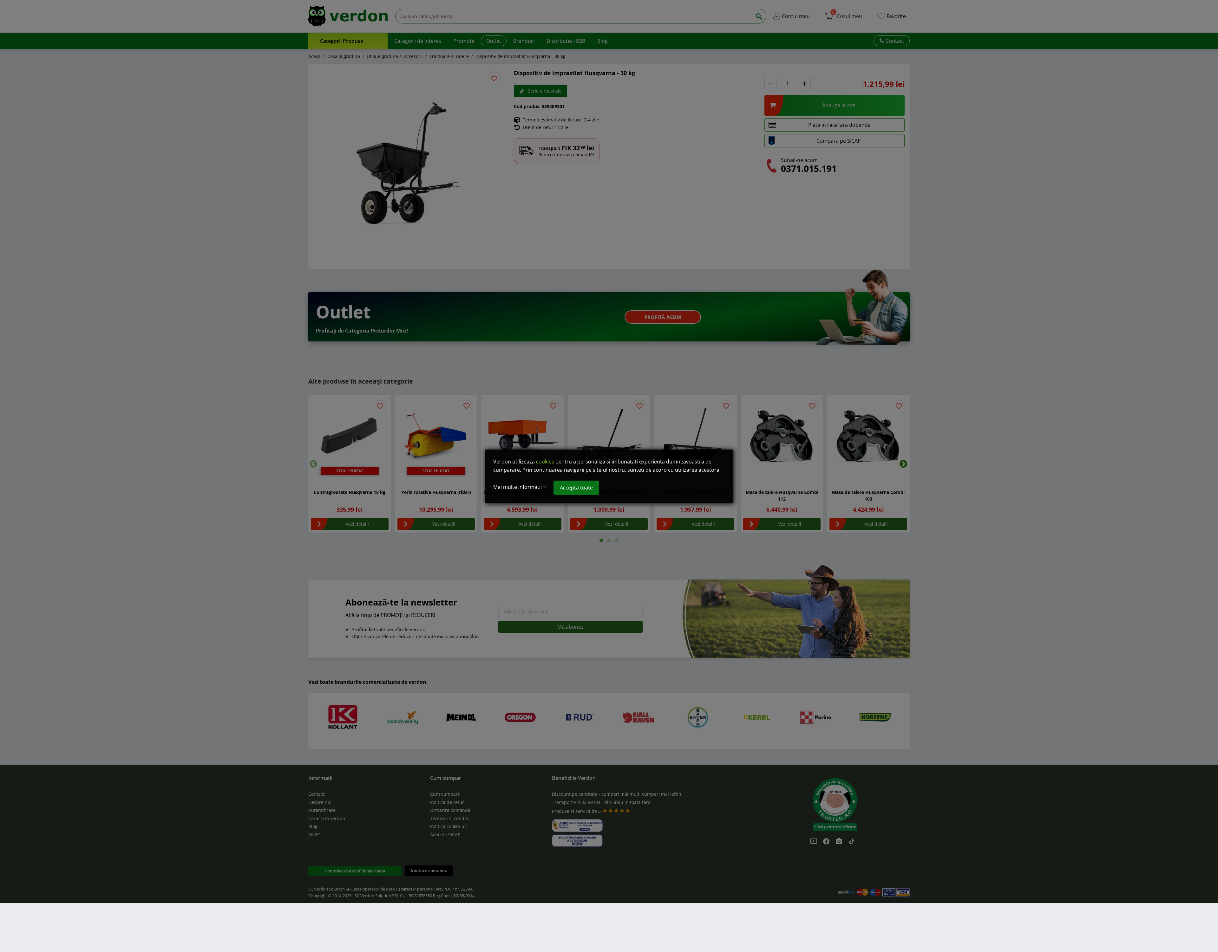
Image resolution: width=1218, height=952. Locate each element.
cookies (545, 461)
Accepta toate (576, 487)
